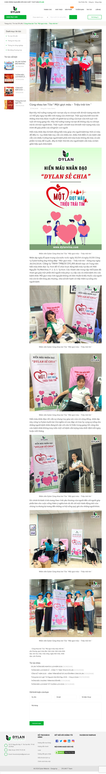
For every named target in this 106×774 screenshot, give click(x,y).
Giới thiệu (59, 9)
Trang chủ (48, 9)
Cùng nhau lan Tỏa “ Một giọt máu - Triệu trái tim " (60, 104)
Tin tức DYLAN (12, 36)
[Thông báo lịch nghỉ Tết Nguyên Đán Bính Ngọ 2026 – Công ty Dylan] (9, 104)
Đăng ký (91, 2)
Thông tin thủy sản (14, 41)
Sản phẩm (69, 9)
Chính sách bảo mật (44, 761)
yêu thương (37, 656)
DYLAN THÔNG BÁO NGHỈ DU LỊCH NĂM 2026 (52, 666)
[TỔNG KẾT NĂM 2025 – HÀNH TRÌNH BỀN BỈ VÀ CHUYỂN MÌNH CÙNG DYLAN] (9, 91)
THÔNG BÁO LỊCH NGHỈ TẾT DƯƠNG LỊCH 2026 (52, 684)
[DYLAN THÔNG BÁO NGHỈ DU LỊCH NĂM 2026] (9, 65)
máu (40, 654)
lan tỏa (35, 654)
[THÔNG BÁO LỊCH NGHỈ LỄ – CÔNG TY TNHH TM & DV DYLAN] (9, 78)
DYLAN (41, 2)
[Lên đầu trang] (101, 767)
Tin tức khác (35, 663)
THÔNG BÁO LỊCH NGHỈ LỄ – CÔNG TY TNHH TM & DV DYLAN (57, 670)
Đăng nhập (98, 2)
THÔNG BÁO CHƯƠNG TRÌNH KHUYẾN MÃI (50, 681)
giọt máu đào (42, 651)
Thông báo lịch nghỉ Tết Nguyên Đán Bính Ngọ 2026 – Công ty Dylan (60, 677)
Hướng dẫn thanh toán (43, 748)
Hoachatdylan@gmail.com (21, 754)
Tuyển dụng (79, 9)
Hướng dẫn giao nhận (44, 754)
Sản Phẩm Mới (82, 2)
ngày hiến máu (55, 654)
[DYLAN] (19, 738)
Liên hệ (98, 9)
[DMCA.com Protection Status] (65, 752)
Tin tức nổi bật (10, 57)
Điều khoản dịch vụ (44, 757)
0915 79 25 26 (20, 750)
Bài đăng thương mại (15, 50)
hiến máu (51, 651)
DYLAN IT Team (67, 769)
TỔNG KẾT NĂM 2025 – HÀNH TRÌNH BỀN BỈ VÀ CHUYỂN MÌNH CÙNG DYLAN (62, 674)
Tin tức (89, 9)
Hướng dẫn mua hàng (44, 743)
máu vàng (45, 654)
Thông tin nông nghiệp (15, 45)
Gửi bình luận (36, 723)
